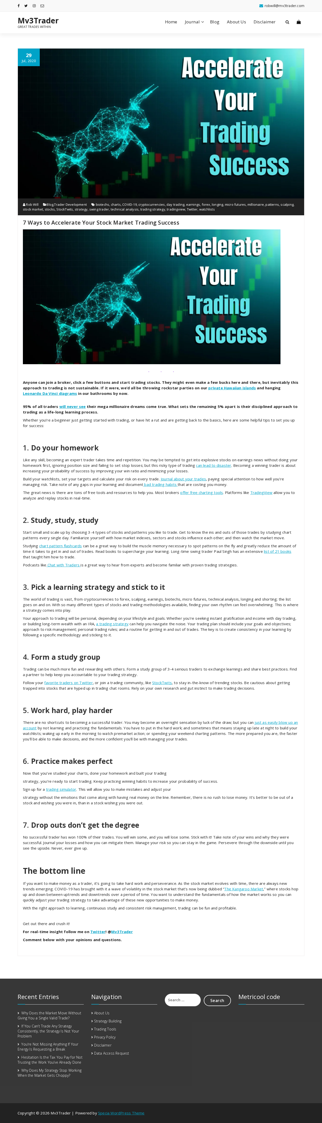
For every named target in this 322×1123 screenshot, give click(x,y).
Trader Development (70, 204)
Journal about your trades (183, 478)
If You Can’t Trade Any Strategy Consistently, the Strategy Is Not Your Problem (48, 1031)
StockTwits (64, 209)
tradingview (176, 209)
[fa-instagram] (34, 5)
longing (217, 204)
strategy (81, 209)
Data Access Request (111, 1053)
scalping (287, 204)
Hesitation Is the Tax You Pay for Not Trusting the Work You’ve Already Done (50, 1060)
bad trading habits (160, 484)
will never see (72, 406)
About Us (236, 22)
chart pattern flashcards (60, 545)
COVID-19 (129, 204)
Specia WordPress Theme (121, 1112)
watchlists (207, 209)
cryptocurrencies (151, 204)
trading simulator (61, 789)
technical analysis (125, 209)
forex (206, 204)
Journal (192, 22)
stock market (33, 209)
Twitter (192, 209)
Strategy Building (108, 1021)
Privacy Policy (105, 1037)
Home (171, 22)
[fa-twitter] (26, 5)
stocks (50, 209)
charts (116, 204)
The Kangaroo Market (243, 888)
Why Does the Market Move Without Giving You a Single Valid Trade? (49, 1015)
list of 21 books (277, 551)
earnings (193, 204)
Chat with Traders (64, 564)
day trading (175, 204)
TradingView (261, 492)
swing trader (99, 209)
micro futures (235, 204)
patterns (272, 204)
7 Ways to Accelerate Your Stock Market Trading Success (101, 222)
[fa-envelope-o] (42, 5)
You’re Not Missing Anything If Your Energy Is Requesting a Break (48, 1047)
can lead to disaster (213, 465)
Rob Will (31, 204)
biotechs (102, 204)
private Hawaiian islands (232, 387)
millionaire (256, 204)
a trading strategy (112, 623)
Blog (214, 22)
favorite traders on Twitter (68, 682)
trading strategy (152, 209)
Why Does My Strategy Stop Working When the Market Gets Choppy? (50, 1073)
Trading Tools (105, 1029)
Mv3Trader (38, 20)
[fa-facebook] (19, 5)
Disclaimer (264, 22)
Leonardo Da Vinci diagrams (50, 393)
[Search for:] (183, 1000)
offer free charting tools (201, 492)
